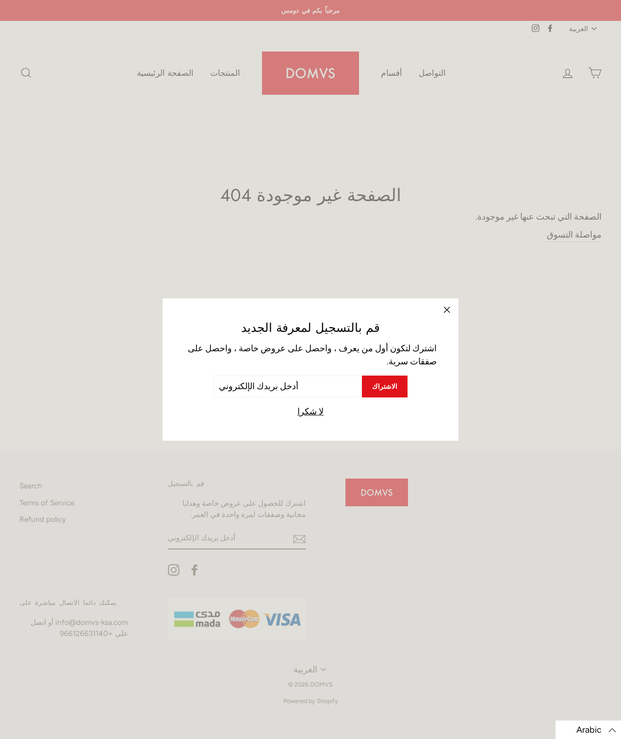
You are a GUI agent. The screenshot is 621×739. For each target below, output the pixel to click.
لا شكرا (310, 411)
